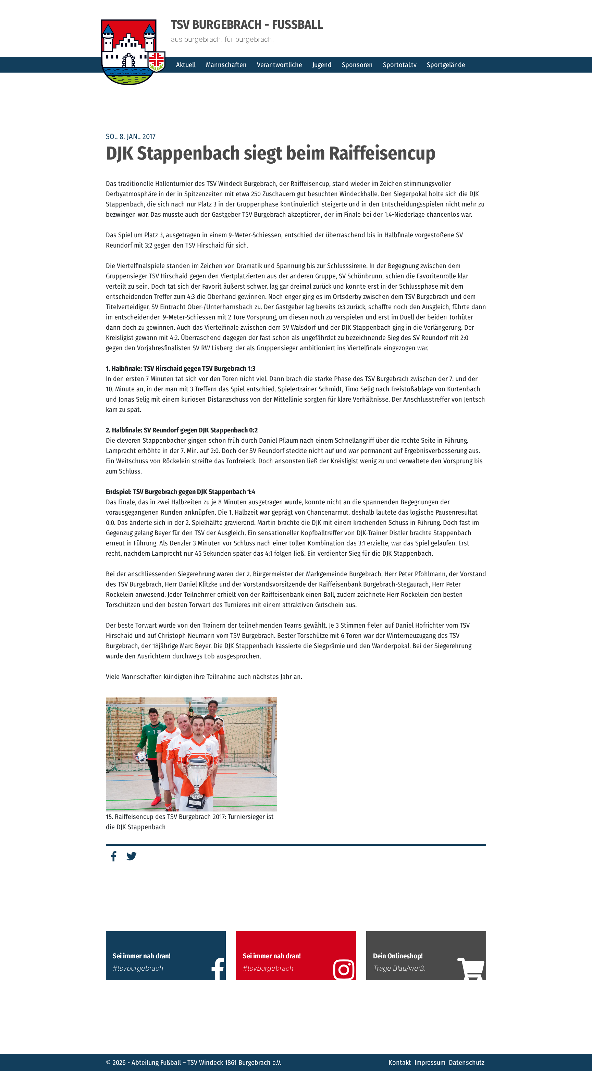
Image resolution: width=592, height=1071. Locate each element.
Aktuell (186, 65)
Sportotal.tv (400, 65)
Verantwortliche (279, 65)
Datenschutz (466, 1062)
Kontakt (399, 1062)
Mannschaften (226, 65)
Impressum (430, 1062)
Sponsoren (357, 65)
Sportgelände (446, 65)
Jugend (322, 65)
